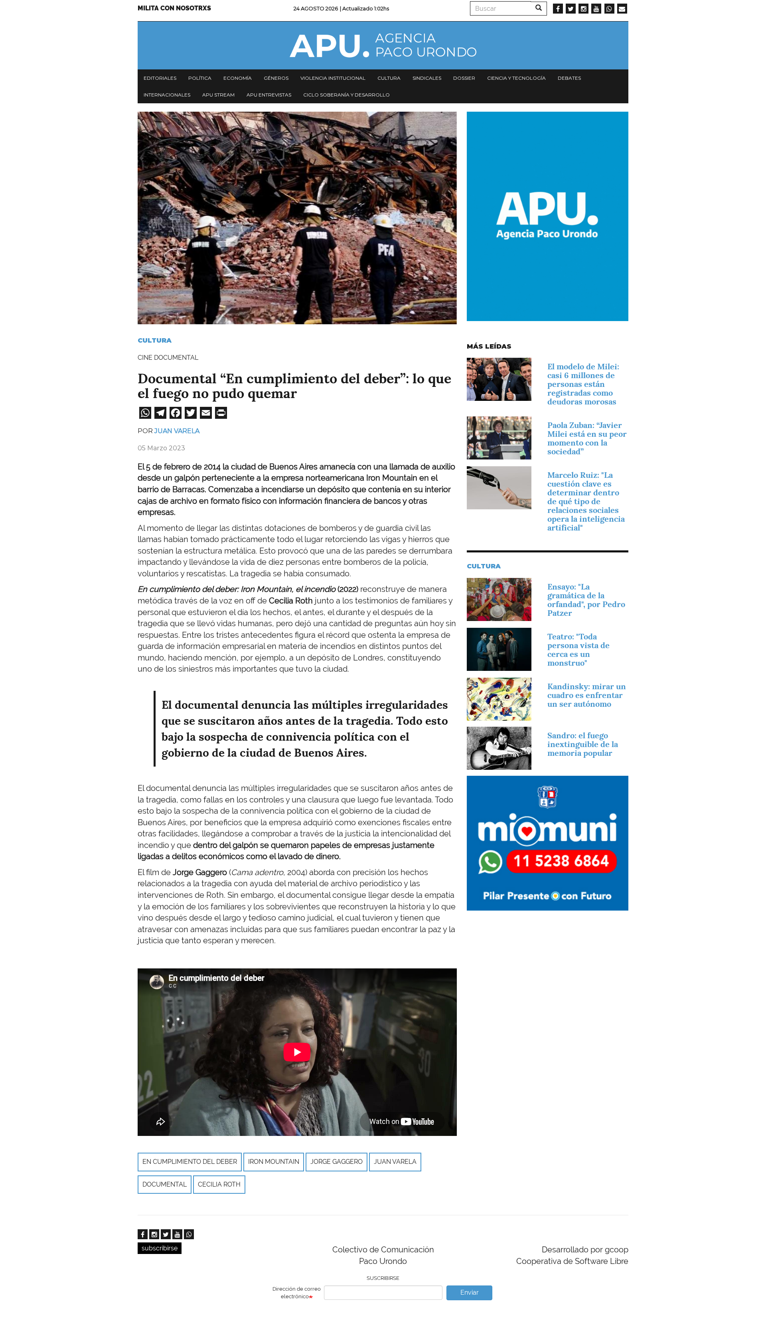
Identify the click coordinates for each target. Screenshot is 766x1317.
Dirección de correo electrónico (296, 1292)
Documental (164, 1184)
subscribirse (160, 1248)
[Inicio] (383, 45)
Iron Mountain (273, 1161)
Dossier (464, 78)
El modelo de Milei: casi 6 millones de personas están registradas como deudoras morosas (583, 384)
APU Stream (218, 95)
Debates (569, 78)
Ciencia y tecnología (516, 78)
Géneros (276, 78)
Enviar (469, 1292)
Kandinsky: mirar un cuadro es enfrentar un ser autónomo (586, 695)
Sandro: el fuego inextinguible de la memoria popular (582, 744)
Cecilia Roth (219, 1184)
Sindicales (427, 78)
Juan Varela (176, 431)
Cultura (389, 78)
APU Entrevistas (269, 95)
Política (199, 78)
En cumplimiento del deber (189, 1161)
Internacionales (167, 95)
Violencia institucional (332, 78)
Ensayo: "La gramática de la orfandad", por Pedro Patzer (586, 600)
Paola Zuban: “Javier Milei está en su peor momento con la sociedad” (587, 438)
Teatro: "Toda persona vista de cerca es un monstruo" (578, 649)
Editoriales (160, 78)
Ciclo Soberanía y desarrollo (346, 95)
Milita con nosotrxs (174, 8)
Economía (237, 78)
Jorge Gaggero (336, 1161)
